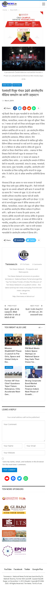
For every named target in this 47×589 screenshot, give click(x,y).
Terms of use (37, 583)
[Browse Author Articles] (23, 255)
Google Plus (37, 569)
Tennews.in (7, 576)
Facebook (18, 569)
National (17, 85)
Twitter (27, 569)
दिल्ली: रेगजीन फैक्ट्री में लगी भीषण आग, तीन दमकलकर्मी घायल (34, 312)
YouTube (7, 569)
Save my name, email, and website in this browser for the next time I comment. (23, 463)
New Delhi (7, 85)
